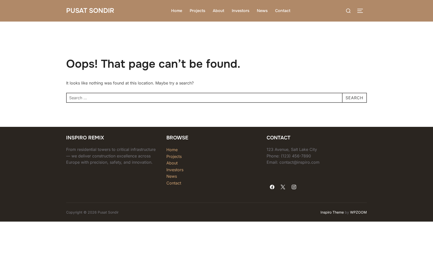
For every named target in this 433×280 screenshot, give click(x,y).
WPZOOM (358, 212)
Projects (197, 10)
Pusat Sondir (90, 11)
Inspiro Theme (332, 212)
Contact (282, 10)
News (262, 10)
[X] (283, 187)
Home (176, 10)
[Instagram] (293, 187)
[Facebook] (272, 187)
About (218, 10)
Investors (240, 10)
